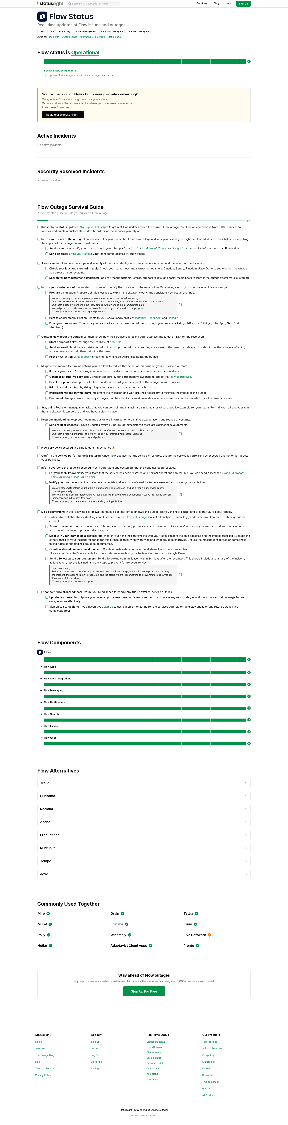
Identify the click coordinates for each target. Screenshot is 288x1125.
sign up (108, 606)
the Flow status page (133, 517)
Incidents (54, 36)
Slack (140, 248)
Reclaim (46, 809)
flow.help (115, 342)
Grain (114, 913)
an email (90, 477)
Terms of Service (44, 1068)
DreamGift (207, 1075)
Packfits (206, 1088)
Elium (188, 924)
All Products (208, 1095)
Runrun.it (47, 848)
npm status (152, 1073)
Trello (44, 783)
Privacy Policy (43, 1075)
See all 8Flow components (60, 70)
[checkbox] (38, 227)
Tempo (45, 861)
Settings (95, 1068)
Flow (48, 652)
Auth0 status (153, 1068)
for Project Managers (138, 31)
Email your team (79, 253)
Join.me (116, 924)
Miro (41, 913)
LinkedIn (173, 318)
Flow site (100, 36)
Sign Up (243, 3)
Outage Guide (69, 36)
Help (228, 3)
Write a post (81, 356)
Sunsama (47, 796)
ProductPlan (50, 835)
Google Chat (180, 248)
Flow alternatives (180, 376)
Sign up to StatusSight (94, 227)
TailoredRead (209, 1041)
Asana (45, 822)
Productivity (64, 31)
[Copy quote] (180, 305)
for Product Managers (112, 31)
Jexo (44, 874)
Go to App (96, 1061)
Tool (51, 31)
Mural (42, 924)
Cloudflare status (156, 1041)
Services (202, 3)
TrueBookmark (210, 1081)
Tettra (188, 913)
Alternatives (86, 36)
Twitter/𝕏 (140, 318)
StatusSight (208, 1061)
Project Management (86, 31)
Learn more (107, 75)
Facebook (154, 318)
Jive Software (195, 935)
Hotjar (42, 946)
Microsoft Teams (156, 248)
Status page (114, 36)
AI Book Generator (212, 1048)
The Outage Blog (44, 1055)
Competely (208, 1055)
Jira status (152, 1079)
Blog (216, 3)
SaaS (41, 31)
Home (38, 1041)
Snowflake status (156, 1063)
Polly (41, 935)
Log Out (95, 1055)
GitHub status (154, 1057)
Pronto (189, 946)
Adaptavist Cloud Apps (128, 946)
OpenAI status (154, 1047)
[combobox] (93, 3)
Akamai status (154, 1052)
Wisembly (118, 935)
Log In (94, 1048)
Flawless (207, 1068)
